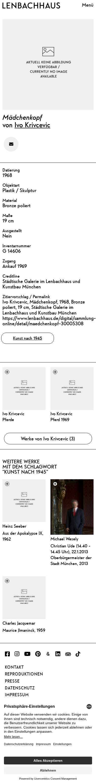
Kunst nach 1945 (27, 338)
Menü (88, 4)
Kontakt (14, 667)
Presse (12, 681)
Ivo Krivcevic (32, 124)
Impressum (17, 695)
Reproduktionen (24, 674)
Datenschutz (20, 688)
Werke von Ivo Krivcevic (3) (48, 438)
